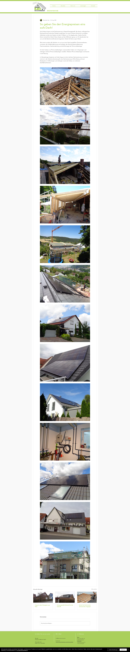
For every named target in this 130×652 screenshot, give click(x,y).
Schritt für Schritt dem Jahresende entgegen (85, 605)
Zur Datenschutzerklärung (22, 650)
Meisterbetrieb (52, 11)
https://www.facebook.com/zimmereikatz (64, 642)
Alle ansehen (94, 589)
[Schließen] (128, 649)
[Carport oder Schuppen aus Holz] (43, 597)
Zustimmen (123, 649)
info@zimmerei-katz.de (60, 638)
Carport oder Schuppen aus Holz (42, 605)
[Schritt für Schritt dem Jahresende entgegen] (87, 597)
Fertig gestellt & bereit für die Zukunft (65, 605)
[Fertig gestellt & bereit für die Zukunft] (65, 597)
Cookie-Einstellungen (113, 649)
